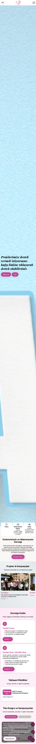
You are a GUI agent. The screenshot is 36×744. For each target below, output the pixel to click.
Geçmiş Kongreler (11, 717)
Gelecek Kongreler (24, 717)
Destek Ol (7, 669)
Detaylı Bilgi (6, 275)
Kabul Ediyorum (10, 738)
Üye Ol (6, 639)
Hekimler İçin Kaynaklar (21, 275)
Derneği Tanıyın (18, 557)
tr (3, 3)
